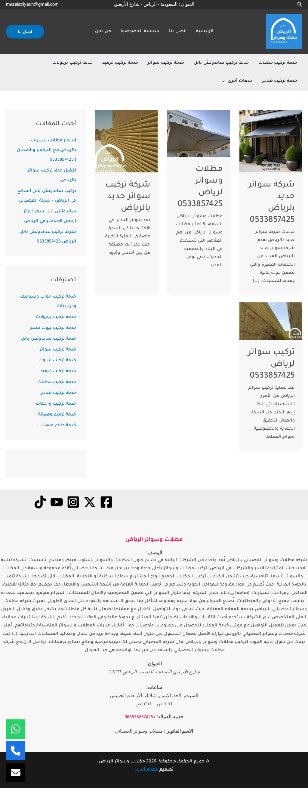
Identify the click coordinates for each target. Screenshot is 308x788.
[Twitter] (89, 502)
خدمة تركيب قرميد (120, 63)
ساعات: (154, 687)
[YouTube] (56, 502)
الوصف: (154, 552)
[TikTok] (40, 502)
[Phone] (15, 750)
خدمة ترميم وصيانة (57, 415)
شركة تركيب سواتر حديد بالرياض (127, 197)
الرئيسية (204, 31)
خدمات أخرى (240, 81)
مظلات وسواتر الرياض (154, 540)
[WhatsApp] (15, 729)
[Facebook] (106, 502)
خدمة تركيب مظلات (277, 63)
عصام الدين (146, 770)
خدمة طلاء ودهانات (56, 425)
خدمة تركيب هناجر (279, 81)
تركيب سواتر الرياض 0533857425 (271, 364)
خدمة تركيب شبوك (57, 360)
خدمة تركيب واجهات (56, 404)
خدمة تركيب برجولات (72, 63)
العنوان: (154, 663)
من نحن (103, 31)
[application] (225, 81)
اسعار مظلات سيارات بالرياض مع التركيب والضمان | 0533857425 (46, 150)
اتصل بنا (177, 31)
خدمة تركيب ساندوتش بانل (221, 63)
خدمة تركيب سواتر (166, 63)
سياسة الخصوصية (140, 31)
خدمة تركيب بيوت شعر (53, 328)
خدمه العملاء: (170, 716)
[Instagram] (73, 502)
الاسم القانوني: (178, 731)
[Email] (15, 772)
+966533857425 (140, 717)
